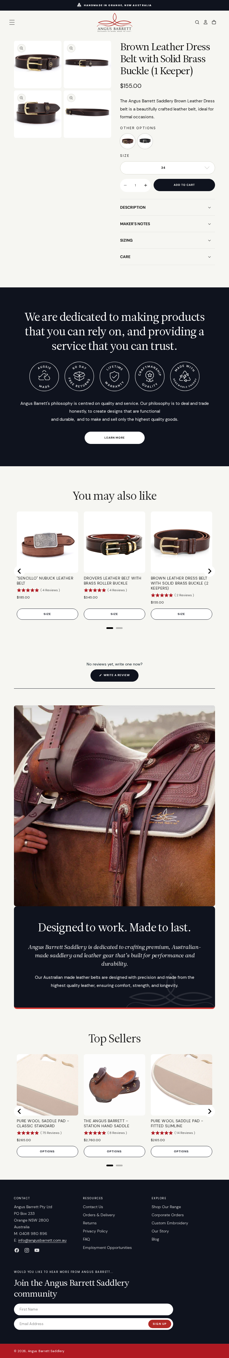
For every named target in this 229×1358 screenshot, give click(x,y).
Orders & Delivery (99, 1214)
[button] (12, 22)
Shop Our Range (166, 1206)
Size (125, 155)
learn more (114, 437)
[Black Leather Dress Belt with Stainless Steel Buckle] (145, 141)
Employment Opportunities (107, 1247)
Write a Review (121, 677)
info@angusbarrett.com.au (42, 1240)
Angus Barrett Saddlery (46, 1351)
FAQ (86, 1239)
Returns (90, 1222)
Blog (155, 1239)
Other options (138, 128)
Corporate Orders (168, 1214)
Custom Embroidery (170, 1222)
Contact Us (93, 1206)
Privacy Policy (95, 1231)
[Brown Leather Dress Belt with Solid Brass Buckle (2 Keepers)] (127, 141)
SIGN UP (160, 1324)
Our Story (160, 1231)
